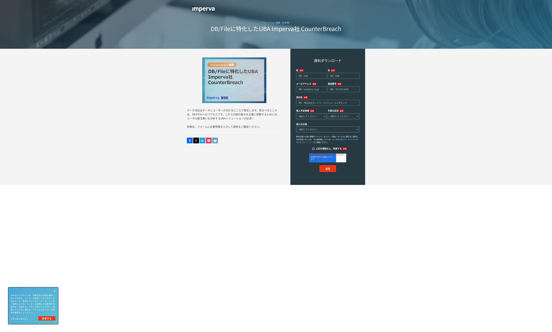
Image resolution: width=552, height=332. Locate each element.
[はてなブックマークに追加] (202, 141)
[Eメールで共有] (215, 141)
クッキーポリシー (20, 318)
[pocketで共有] (208, 141)
